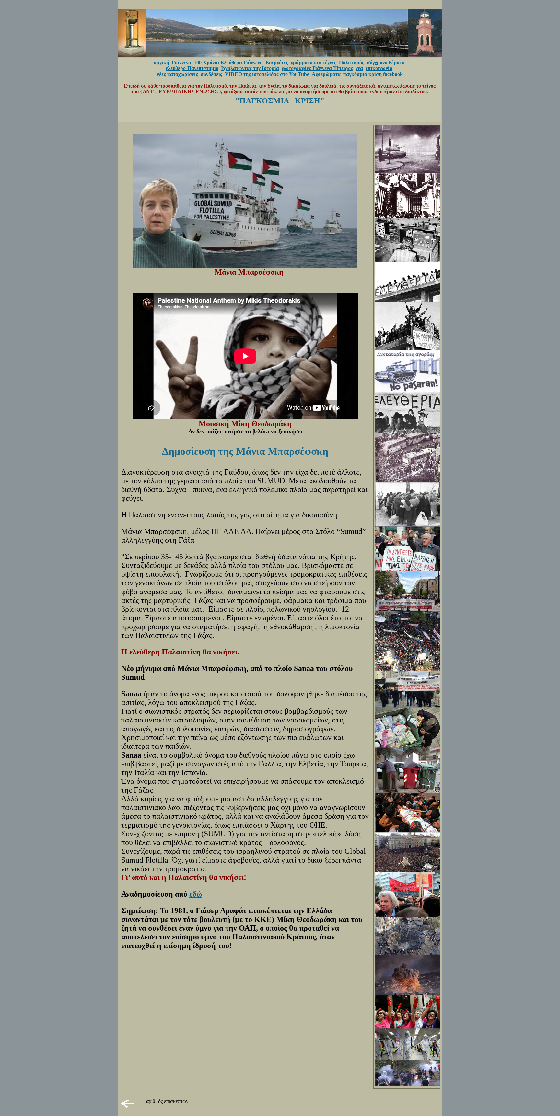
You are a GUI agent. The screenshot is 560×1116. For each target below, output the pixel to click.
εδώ (195, 894)
